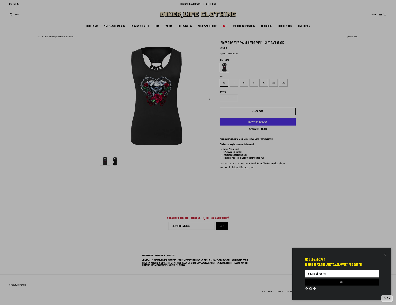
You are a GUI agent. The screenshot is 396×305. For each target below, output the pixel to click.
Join (342, 282)
